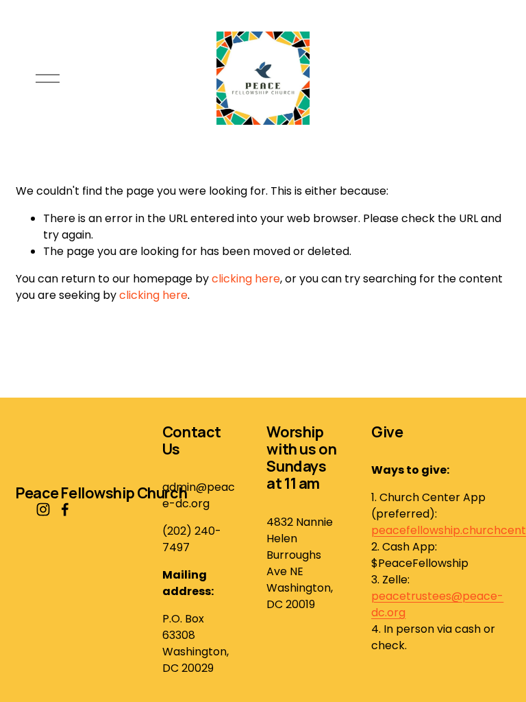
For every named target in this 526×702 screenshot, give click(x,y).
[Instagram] (43, 509)
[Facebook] (65, 509)
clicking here (246, 279)
